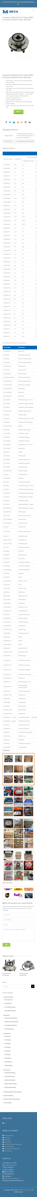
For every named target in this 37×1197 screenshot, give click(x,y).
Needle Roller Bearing (10, 1080)
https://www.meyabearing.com (11, 1178)
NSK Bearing (8, 1047)
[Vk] (29, 122)
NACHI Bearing (8, 1062)
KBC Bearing (7, 1043)
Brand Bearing (7, 1033)
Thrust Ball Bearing (9, 1029)
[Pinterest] (26, 122)
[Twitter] (10, 122)
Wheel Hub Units (9, 999)
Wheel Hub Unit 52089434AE (7, 974)
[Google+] (22, 122)
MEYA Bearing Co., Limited (24, 1190)
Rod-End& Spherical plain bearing (12, 1099)
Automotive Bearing (8, 997)
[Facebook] (6, 122)
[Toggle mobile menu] (33, 10)
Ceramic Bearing (7, 1102)
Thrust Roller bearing (9, 1076)
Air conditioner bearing (10, 1007)
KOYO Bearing (8, 1058)
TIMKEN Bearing (8, 1065)
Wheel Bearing (8, 1003)
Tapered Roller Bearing (10, 1073)
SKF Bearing (7, 1036)
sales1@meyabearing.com (10, 1165)
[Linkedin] (14, 122)
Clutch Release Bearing (10, 1010)
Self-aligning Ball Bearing (11, 1025)
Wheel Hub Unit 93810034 (26, 973)
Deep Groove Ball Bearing (11, 1018)
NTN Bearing (8, 1040)
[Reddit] (18, 122)
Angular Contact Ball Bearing (11, 1021)
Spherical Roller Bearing (10, 1087)
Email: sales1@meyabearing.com (26, 1)
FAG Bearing (7, 1054)
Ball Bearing (6, 1015)
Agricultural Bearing (8, 1095)
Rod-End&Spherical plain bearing (12, 1148)
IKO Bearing (7, 1051)
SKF (5, 1123)
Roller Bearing (7, 1070)
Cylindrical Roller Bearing (10, 1083)
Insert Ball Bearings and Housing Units (12, 1092)
